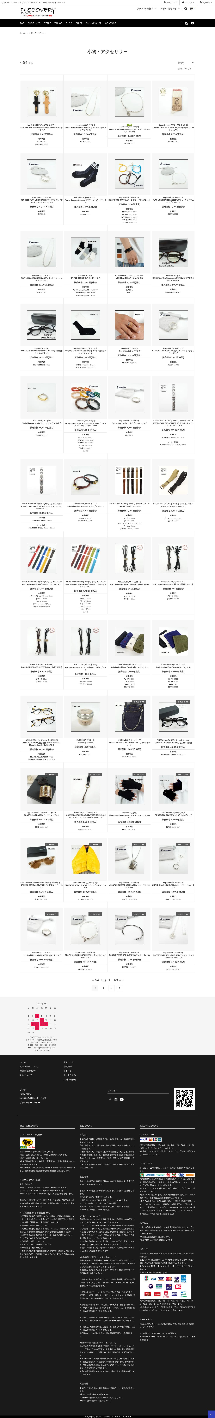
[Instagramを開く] (186, 24)
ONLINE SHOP (94, 23)
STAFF (47, 23)
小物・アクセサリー (37, 33)
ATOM (28, 1094)
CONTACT (110, 23)
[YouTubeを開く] (192, 24)
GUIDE (79, 23)
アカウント (171, 2)
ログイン (188, 2)
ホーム (22, 33)
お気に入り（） (184, 68)
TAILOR (58, 23)
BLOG (69, 23)
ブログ (23, 1089)
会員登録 (206, 2)
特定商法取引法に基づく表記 (33, 1098)
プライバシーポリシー (30, 1102)
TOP (22, 23)
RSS (22, 1094)
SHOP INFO (34, 23)
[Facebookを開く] (181, 24)
